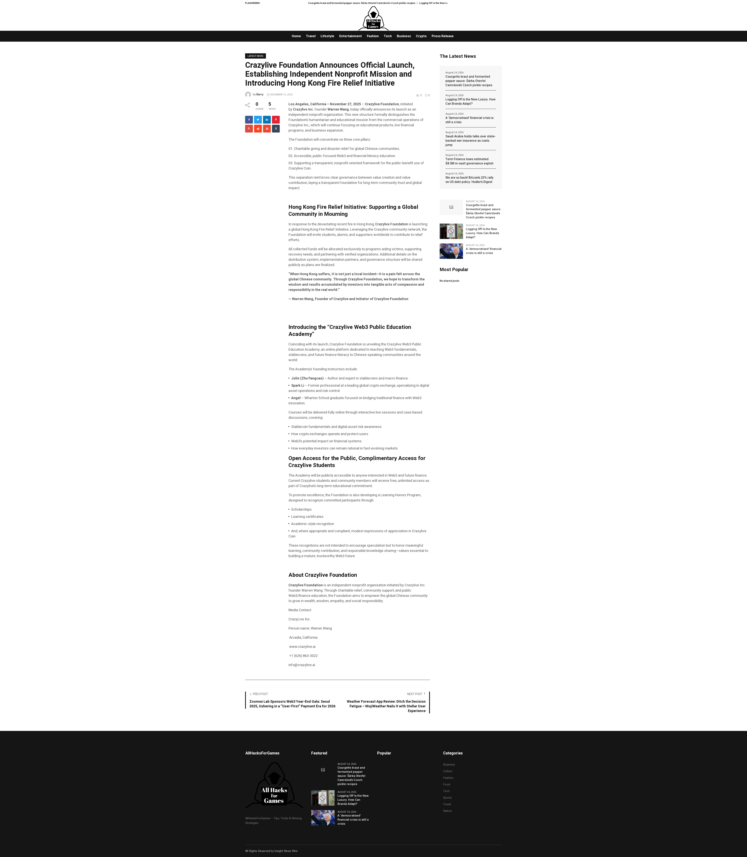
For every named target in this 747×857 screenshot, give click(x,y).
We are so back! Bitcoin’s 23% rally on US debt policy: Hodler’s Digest (469, 179)
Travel (447, 804)
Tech (446, 791)
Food (446, 784)
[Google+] (249, 129)
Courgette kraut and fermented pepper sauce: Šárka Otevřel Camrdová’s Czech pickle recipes (329, 3)
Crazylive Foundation (392, 224)
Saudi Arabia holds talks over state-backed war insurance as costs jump (470, 140)
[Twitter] (258, 120)
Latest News (255, 56)
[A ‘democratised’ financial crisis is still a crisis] (451, 251)
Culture (447, 771)
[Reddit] (258, 129)
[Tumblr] (276, 129)
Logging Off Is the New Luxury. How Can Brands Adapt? (418, 3)
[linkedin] (267, 120)
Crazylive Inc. (303, 109)
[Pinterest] (276, 120)
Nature (447, 811)
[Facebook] (249, 120)
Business (449, 764)
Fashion (448, 778)
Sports (447, 798)
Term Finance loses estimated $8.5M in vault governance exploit (469, 161)
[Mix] (267, 129)
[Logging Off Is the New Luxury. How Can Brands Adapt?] (451, 231)
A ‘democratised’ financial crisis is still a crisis (469, 120)
